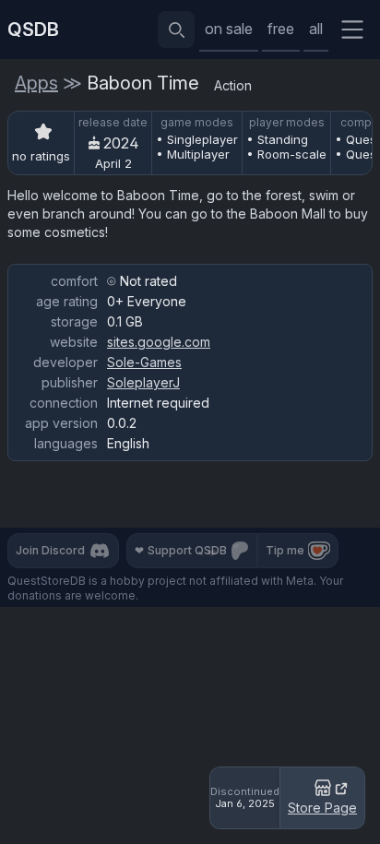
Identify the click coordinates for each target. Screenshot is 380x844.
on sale (229, 28)
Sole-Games (144, 362)
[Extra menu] (352, 29)
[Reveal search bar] (176, 29)
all (316, 28)
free (280, 28)
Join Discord (50, 550)
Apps (36, 83)
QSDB (33, 29)
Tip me (285, 550)
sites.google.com (158, 342)
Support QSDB (181, 550)
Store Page (322, 807)
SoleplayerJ (143, 382)
